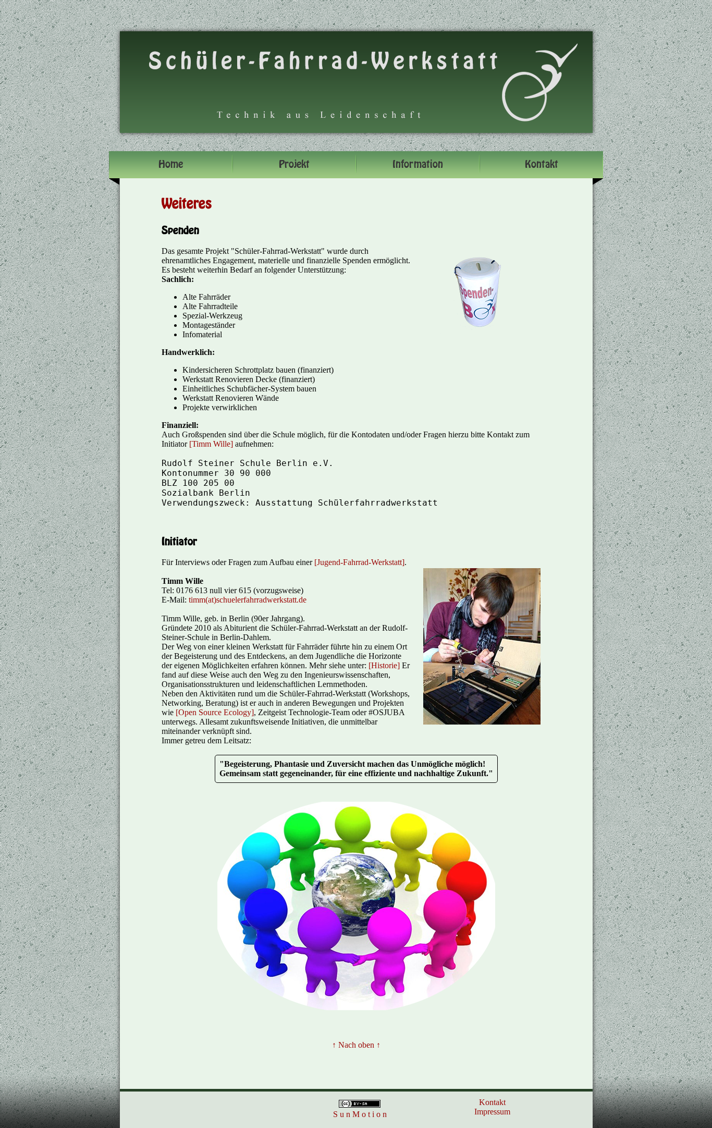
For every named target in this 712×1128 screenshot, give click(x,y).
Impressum (492, 1111)
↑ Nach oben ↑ (356, 1044)
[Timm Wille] (211, 443)
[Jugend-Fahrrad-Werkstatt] (359, 562)
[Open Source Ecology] (215, 712)
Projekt (294, 164)
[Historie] (384, 665)
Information (417, 164)
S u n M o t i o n (360, 1114)
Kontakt (492, 1102)
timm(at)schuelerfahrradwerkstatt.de (247, 599)
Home (170, 164)
